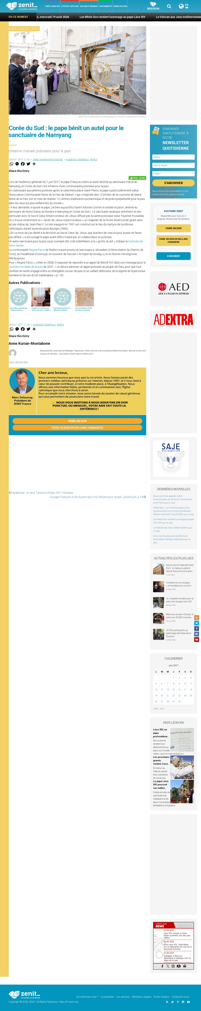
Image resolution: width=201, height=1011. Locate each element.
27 (162, 701)
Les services (123, 996)
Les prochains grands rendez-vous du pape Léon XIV (161, 764)
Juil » (162, 708)
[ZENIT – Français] (25, 6)
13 (162, 689)
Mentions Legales (141, 996)
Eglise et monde (89, 6)
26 (156, 701)
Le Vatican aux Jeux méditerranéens (146, 17)
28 (167, 701)
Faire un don (120, 6)
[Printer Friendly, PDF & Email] (137, 178)
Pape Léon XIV (52, 6)
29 (173, 701)
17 (185, 689)
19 (156, 695)
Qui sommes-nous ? (87, 996)
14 (167, 689)
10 (185, 683)
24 (185, 695)
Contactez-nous (180, 996)
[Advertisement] (77, 462)
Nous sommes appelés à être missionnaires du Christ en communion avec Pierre (172, 499)
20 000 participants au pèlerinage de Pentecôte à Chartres (178, 633)
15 (173, 689)
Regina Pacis (37, 249)
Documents (105, 6)
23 (179, 695)
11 (191, 683)
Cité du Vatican (70, 6)
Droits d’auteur (161, 996)
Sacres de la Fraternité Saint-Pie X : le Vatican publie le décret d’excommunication (180, 568)
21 (167, 695)
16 (179, 689)
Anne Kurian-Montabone (48, 159)
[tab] (163, 925)
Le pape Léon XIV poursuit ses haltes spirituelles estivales (160, 788)
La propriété (107, 996)
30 (179, 701)
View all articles (18, 362)
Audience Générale (19, 28)
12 (156, 689)
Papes (34, 28)
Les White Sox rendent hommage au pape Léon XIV (79, 17)
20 (162, 695)
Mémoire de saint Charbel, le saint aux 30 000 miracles (179, 616)
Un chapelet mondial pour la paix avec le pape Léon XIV (179, 600)
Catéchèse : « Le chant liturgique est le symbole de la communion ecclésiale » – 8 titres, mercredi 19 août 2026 (173, 511)
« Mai (155, 708)
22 (173, 695)
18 (191, 689)
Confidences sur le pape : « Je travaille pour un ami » (179, 584)
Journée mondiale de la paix (26, 266)
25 (191, 695)
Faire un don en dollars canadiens (77, 427)
